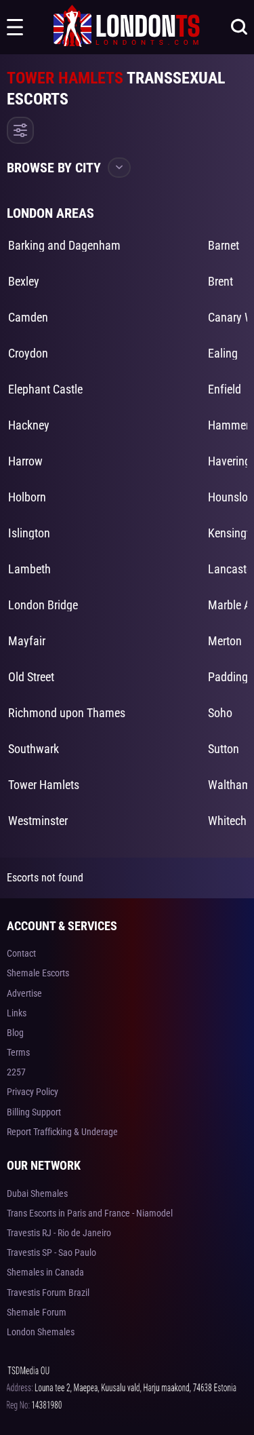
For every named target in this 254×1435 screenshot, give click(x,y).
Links (16, 1013)
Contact (21, 953)
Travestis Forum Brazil (48, 1292)
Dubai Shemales (37, 1193)
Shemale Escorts (38, 973)
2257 (16, 1072)
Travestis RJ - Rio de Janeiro (59, 1232)
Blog (15, 1032)
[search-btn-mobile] (239, 27)
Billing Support (34, 1112)
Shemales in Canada (45, 1272)
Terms (18, 1052)
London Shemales (41, 1331)
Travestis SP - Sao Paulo (51, 1252)
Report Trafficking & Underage (62, 1131)
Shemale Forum (36, 1312)
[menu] (15, 27)
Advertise (24, 993)
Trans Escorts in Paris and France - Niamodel (90, 1213)
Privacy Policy (32, 1091)
